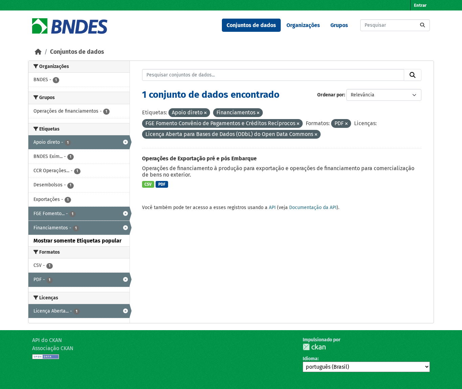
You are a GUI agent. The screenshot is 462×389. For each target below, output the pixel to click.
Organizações (303, 25)
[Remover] (205, 113)
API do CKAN (47, 340)
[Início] (38, 51)
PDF (161, 184)
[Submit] (422, 25)
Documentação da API (313, 207)
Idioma (310, 359)
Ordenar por (330, 95)
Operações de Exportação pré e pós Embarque (199, 158)
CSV (148, 184)
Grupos (339, 25)
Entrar (420, 5)
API (272, 207)
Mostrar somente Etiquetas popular (77, 240)
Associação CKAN (52, 348)
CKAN (314, 346)
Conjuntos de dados (251, 25)
